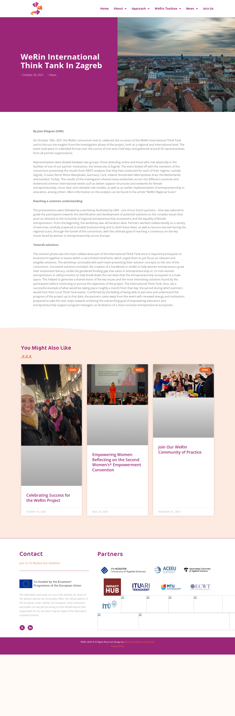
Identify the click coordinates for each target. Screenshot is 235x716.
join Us (208, 9)
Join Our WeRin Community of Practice (179, 449)
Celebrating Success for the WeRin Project (48, 497)
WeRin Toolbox (166, 9)
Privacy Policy (117, 646)
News (190, 9)
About (118, 9)
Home (104, 9)
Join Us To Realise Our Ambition (39, 563)
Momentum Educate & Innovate (139, 641)
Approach (139, 9)
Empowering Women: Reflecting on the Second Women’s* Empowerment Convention (116, 462)
